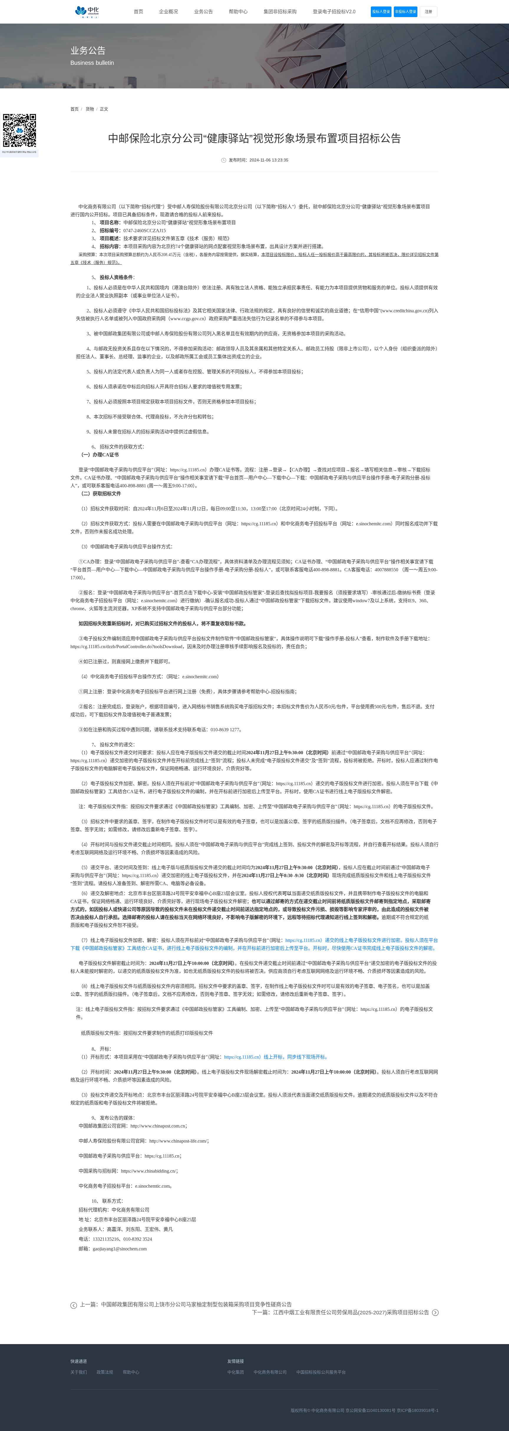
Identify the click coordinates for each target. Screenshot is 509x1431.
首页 (74, 109)
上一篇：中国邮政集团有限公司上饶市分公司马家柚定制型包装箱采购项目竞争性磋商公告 (186, 1305)
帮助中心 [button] (238, 11)
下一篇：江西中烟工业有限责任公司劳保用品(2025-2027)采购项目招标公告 (340, 1313)
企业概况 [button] (168, 11)
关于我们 (78, 1372)
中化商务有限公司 (270, 1372)
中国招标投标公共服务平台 (321, 1372)
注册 (428, 12)
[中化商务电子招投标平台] (87, 12)
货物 (90, 109)
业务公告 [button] (203, 11)
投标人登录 (381, 12)
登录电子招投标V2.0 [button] (334, 11)
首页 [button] (138, 11)
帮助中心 (131, 1372)
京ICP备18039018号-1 (418, 1410)
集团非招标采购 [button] (280, 11)
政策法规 (105, 1372)
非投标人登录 (405, 12)
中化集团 (235, 1372)
